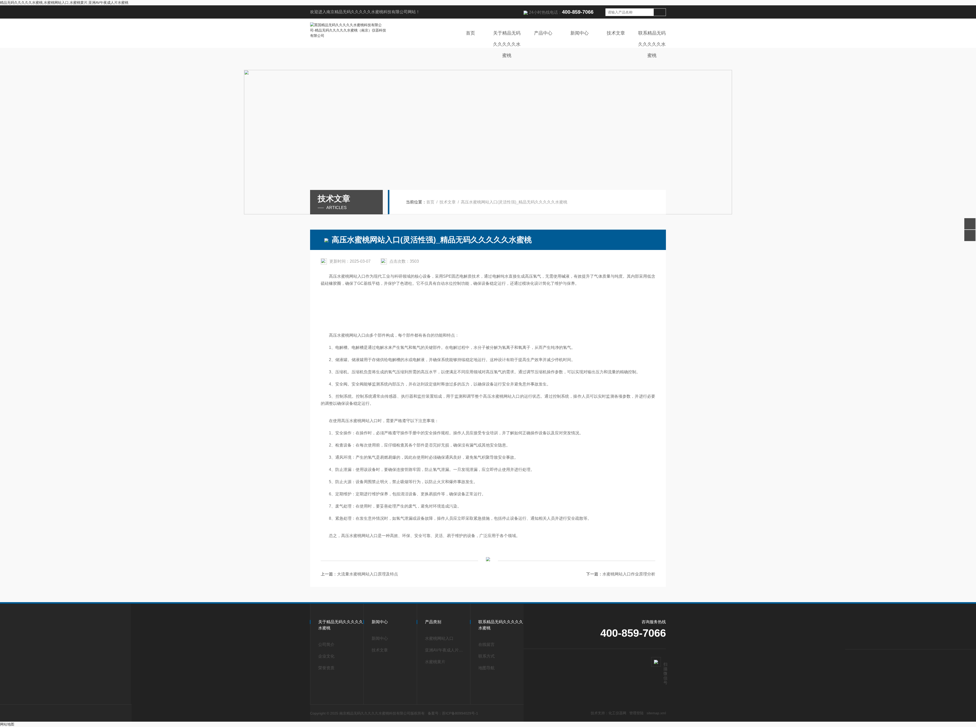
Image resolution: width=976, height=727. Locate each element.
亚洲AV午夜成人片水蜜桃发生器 (445, 650)
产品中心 (543, 33)
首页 (470, 33)
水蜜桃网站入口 (439, 638)
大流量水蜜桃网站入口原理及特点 (367, 574)
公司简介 (326, 644)
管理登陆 (636, 713)
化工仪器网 (617, 713)
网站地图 (7, 724)
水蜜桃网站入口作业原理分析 (628, 574)
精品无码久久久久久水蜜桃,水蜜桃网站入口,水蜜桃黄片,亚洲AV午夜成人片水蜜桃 (64, 3)
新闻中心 (579, 33)
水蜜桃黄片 (435, 662)
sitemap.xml (656, 713)
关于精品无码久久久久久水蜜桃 (507, 44)
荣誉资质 (326, 668)
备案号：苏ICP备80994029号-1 (453, 713)
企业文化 (326, 656)
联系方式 (486, 656)
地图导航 (486, 668)
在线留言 (486, 644)
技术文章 (616, 33)
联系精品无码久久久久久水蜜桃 (652, 44)
